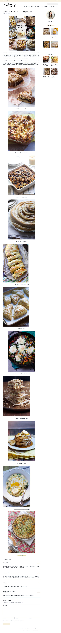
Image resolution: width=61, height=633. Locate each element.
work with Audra (50, 0)
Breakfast (27, 6)
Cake (38, 6)
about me (42, 0)
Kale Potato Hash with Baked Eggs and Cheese (21, 373)
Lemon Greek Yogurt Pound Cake (54, 37)
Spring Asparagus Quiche (21, 555)
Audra (4, 13)
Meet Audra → (50, 21)
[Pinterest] (9, 1)
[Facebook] (3, 1)
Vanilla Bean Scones (21, 328)
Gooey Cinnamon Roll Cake (21, 241)
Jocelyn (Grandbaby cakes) (9, 591)
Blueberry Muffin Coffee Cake (21, 197)
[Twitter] (5, 1)
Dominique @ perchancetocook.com (11, 572)
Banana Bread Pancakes (21, 463)
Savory (46, 6)
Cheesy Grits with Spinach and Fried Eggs (22, 509)
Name (4, 618)
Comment (5, 605)
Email (17, 618)
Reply (39, 562)
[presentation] (46, 31)
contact (46, 0)
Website (30, 618)
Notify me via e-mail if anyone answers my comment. (13, 620)
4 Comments (8, 13)
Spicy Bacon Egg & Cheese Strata (21, 152)
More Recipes (53, 6)
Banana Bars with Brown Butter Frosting (54, 50)
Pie (42, 6)
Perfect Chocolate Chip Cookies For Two (46, 37)
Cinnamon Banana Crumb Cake (22, 418)
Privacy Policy (35, 630)
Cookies (33, 6)
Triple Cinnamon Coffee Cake (21, 108)
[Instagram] (7, 1)
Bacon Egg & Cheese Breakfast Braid (22, 284)
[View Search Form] (52, 4)
